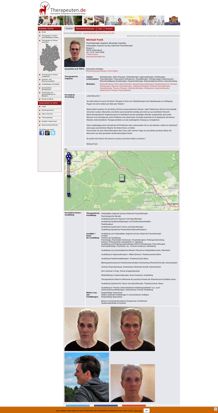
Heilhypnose (149, 88)
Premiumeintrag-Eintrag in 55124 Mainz (102, 71)
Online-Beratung (106, 84)
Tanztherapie (105, 86)
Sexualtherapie (106, 88)
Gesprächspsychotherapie (143, 84)
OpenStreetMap (168, 204)
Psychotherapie (125, 86)
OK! (146, 411)
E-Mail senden (92, 54)
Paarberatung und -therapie (166, 84)
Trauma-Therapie (120, 88)
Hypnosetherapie (162, 88)
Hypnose (114, 86)
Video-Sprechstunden (123, 84)
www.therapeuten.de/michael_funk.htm (98, 33)
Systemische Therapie (109, 90)
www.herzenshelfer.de (95, 56)
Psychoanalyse (125, 90)
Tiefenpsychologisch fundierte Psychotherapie (151, 86)
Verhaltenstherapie (135, 88)
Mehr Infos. (138, 411)
